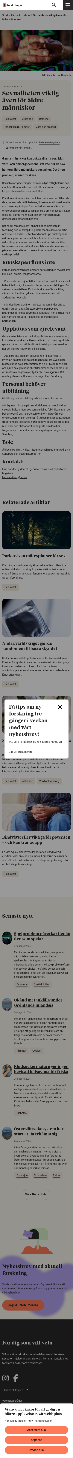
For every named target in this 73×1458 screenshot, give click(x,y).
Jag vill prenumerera (21, 751)
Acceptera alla (36, 1430)
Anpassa (36, 1440)
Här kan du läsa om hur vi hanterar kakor (28, 1420)
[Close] (60, 707)
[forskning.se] (11, 5)
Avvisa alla (36, 1450)
